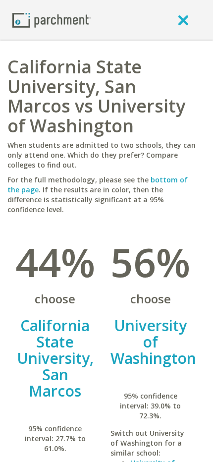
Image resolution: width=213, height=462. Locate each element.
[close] (183, 20)
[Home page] (51, 19)
